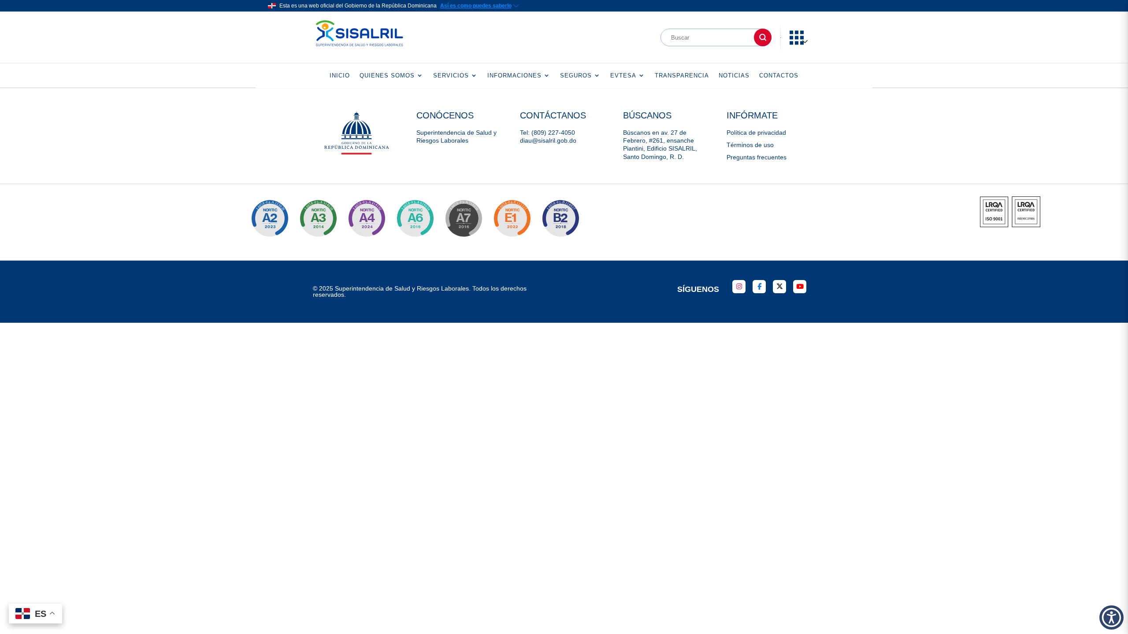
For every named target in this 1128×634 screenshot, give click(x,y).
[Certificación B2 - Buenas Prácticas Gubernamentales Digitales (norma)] (560, 218)
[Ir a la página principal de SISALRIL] (359, 48)
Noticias (734, 75)
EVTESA (623, 75)
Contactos (778, 75)
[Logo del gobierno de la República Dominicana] (357, 153)
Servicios (451, 75)
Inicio (340, 75)
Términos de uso (750, 144)
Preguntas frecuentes (757, 157)
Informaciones (514, 75)
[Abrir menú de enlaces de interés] (801, 42)
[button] (1111, 617)
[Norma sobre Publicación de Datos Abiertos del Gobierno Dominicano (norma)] (318, 218)
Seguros (576, 75)
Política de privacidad (756, 132)
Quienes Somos (387, 75)
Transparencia (682, 75)
